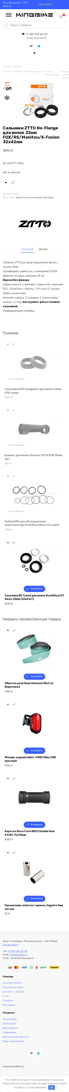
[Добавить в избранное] (6, 182)
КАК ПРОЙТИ (45, 4)
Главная (7, 66)
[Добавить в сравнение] (13, 182)
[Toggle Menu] (9, 15)
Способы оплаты (12, 982)
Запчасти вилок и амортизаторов (34, 197)
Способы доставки (13, 987)
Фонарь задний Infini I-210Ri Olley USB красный (30, 759)
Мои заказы (9, 1005)
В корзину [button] (37, 588)
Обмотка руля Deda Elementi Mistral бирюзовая (29, 685)
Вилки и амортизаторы (52, 73)
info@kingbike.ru (18, 954)
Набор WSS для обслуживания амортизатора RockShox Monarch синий (32, 523)
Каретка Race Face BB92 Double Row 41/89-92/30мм (30, 833)
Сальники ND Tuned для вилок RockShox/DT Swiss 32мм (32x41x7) (34, 597)
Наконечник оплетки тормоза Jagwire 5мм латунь (34, 907)
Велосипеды (10, 1019)
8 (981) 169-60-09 (17, 951)
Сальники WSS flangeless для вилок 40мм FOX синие (33, 391)
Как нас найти (10, 944)
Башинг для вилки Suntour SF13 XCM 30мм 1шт (33, 457)
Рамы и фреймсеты (13, 1041)
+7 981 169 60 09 (36, 36)
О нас (6, 996)
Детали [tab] (43, 249)
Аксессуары (9, 1023)
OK (51, 1087)
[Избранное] (34, 53)
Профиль (8, 1000)
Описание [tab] (27, 249)
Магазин (17, 66)
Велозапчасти (34, 71)
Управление (9, 1032)
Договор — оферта (13, 991)
